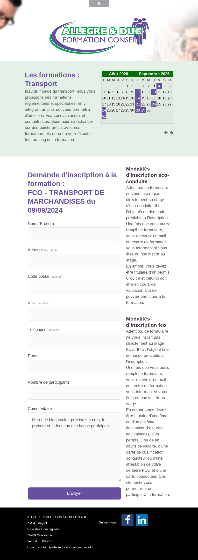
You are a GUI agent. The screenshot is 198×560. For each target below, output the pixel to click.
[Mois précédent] (166, 132)
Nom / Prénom (41, 223)
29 (143, 110)
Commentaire (40, 408)
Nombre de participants (49, 382)
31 (104, 116)
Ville (39, 303)
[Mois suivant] (171, 132)
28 (138, 110)
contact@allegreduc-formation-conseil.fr (66, 547)
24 (104, 110)
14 (138, 98)
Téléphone (44, 329)
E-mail (33, 356)
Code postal (45, 276)
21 (138, 104)
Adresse (42, 250)
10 (154, 92)
